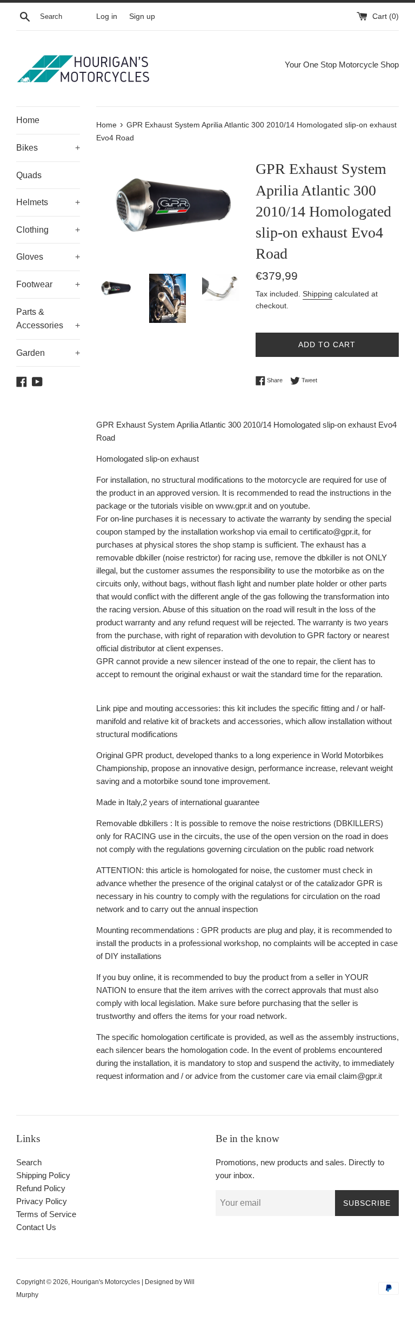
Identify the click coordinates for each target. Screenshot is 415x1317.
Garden (48, 352)
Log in (106, 16)
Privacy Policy (41, 1201)
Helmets (48, 202)
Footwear (48, 284)
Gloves (48, 256)
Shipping (317, 293)
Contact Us (36, 1227)
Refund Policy (40, 1188)
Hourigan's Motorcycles (105, 1282)
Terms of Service (46, 1214)
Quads (29, 175)
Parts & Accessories (48, 318)
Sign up (142, 16)
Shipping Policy (43, 1175)
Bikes (48, 147)
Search (29, 1162)
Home (27, 120)
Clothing (48, 229)
